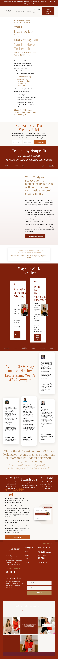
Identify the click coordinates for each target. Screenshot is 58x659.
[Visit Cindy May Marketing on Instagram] (11, 625)
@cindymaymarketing (30, 611)
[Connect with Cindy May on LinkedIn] (11, 572)
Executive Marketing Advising (44, 552)
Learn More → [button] (17, 334)
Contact (28, 11)
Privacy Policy (36, 654)
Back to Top (47, 543)
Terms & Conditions (47, 654)
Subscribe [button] (40, 142)
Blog (22, 11)
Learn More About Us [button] (35, 236)
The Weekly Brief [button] (48, 11)
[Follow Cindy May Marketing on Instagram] (7, 572)
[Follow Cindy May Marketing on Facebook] (15, 572)
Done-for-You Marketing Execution (42, 557)
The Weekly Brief (43, 562)
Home (26, 551)
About (18, 11)
